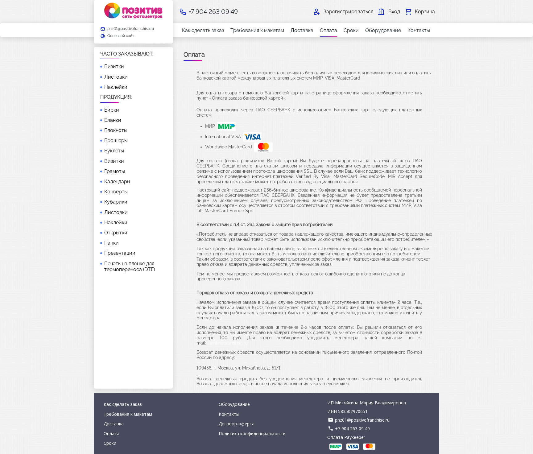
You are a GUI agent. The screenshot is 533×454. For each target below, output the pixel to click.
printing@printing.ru (228, 342)
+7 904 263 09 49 (352, 428)
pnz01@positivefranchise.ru (362, 420)
